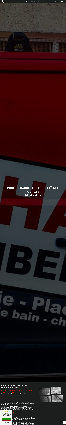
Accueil (18, 1)
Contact (61, 1)
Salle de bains (33, 1)
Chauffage (49, 1)
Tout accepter (6, 418)
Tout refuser (6, 420)
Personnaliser (6, 422)
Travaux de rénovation (42, 1)
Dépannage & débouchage (25, 1)
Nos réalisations (55, 1)
